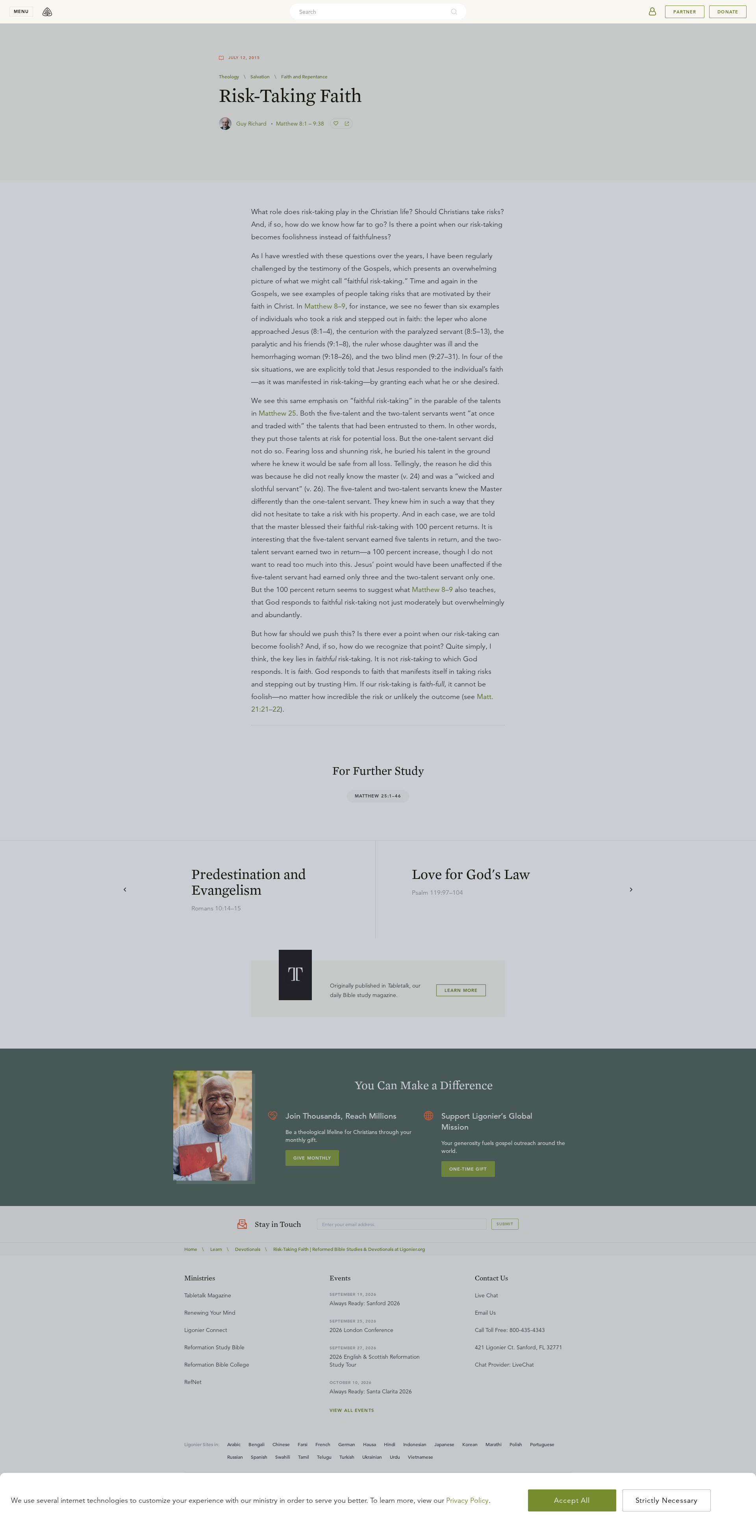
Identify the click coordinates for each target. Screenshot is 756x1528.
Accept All (572, 1500)
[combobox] (367, 12)
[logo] (47, 12)
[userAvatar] (652, 12)
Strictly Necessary (667, 1500)
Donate (727, 12)
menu (21, 11)
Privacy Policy (467, 1500)
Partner (684, 12)
